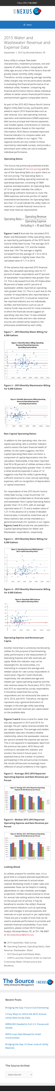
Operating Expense (16, 946)
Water (30, 950)
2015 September (15, 942)
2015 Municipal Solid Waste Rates (23, 954)
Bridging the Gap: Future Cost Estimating (27, 1007)
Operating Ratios (35, 946)
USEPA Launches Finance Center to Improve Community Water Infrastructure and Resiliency (27, 961)
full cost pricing (33, 169)
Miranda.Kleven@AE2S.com (20, 934)
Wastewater (20, 950)
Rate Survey (30, 942)
